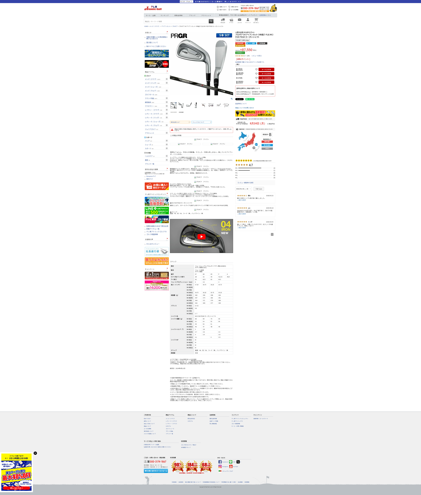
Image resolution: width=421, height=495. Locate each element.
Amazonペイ (151, 176)
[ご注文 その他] (156, 461)
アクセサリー (151, 106)
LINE (234, 462)
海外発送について (148, 431)
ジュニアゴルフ (152, 129)
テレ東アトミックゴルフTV (156, 231)
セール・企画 (151, 15)
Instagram (225, 466)
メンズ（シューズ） (153, 87)
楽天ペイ (149, 179)
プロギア (174, 26)
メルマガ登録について (150, 433)
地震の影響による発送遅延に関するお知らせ (157, 38)
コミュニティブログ (227, 471)
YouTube (235, 466)
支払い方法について (149, 423)
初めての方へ (223, 10)
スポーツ (149, 148)
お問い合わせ (234, 7)
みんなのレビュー (153, 244)
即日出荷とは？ (175, 122)
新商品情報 (179, 15)
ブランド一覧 (149, 164)
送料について (147, 421)
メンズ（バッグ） (152, 83)
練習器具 (150, 102)
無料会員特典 (213, 418)
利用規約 (174, 482)
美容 (148, 160)
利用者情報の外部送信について (211, 482)
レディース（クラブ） (154, 114)
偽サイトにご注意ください (156, 46)
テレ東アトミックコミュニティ (240, 418)
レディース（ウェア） (154, 125)
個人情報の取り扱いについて (193, 482)
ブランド (192, 15)
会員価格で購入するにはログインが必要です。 (250, 62)
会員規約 (180, 482)
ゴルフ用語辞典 (152, 234)
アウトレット (206, 15)
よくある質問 (234, 10)
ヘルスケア (150, 156)
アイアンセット (166, 26)
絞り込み (259, 189)
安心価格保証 (213, 423)
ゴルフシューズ (170, 428)
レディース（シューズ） (154, 121)
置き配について (152, 42)
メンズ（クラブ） (155, 26)
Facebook (225, 462)
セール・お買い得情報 (238, 426)
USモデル (168, 426)
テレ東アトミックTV (237, 421)
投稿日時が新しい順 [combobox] (242, 189)
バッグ (149, 141)
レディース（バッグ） (154, 117)
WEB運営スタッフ (186, 447)
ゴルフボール (151, 94)
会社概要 (240, 482)
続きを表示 (242, 200)
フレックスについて (198, 122)
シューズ (149, 144)
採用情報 (246, 482)
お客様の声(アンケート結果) (151, 444)
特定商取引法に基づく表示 (228, 482)
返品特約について (241, 104)
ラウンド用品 (151, 98)
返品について (147, 426)
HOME (146, 26)
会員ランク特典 (214, 421)
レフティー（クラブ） (154, 110)
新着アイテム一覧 (152, 229)
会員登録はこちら (265, 15)
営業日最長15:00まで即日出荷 (157, 226)
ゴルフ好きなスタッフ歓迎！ (189, 445)
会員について (223, 7)
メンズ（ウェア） (152, 90)
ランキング (165, 15)
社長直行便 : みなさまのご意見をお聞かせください (157, 447)
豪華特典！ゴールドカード (260, 418)
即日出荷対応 (191, 418)
